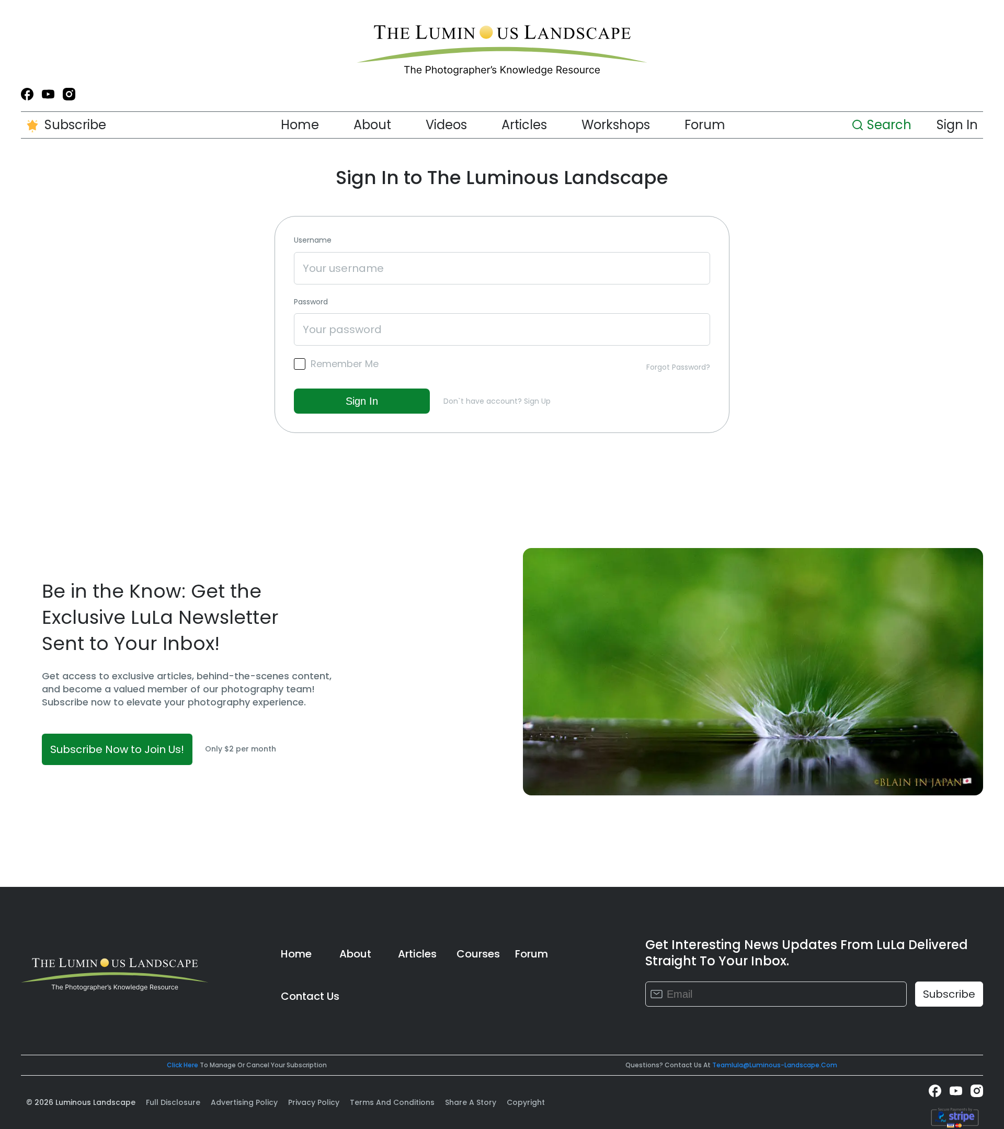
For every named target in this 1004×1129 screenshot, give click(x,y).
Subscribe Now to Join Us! (117, 749)
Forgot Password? (678, 367)
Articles (524, 124)
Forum (704, 124)
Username (313, 240)
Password (311, 302)
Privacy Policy (313, 1102)
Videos (446, 124)
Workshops (615, 124)
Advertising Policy (244, 1102)
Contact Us (310, 996)
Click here (182, 1064)
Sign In (957, 124)
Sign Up (537, 401)
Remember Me (345, 364)
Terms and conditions (392, 1102)
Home (300, 124)
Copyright (526, 1102)
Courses (478, 953)
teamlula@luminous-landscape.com (774, 1064)
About (372, 124)
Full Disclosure (173, 1102)
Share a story (470, 1102)
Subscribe (75, 124)
